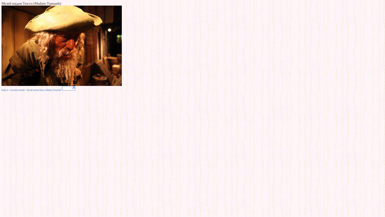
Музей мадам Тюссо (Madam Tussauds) (44, 90)
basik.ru (5, 90)
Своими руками (17, 90)
